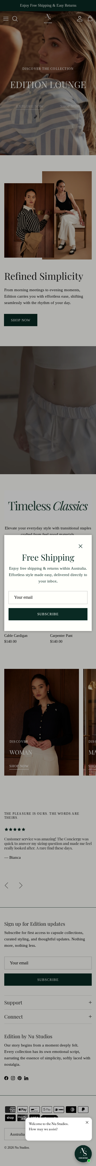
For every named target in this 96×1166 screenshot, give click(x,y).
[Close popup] (87, 1122)
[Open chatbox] (83, 1153)
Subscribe (48, 614)
